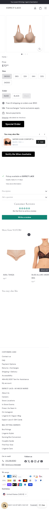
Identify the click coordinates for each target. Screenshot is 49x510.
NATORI (17, 230)
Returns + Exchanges (10, 368)
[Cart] (40, 8)
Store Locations (8, 400)
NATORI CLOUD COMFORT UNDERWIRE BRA (24, 139)
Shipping (5, 118)
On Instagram (7, 412)
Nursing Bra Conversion (11, 437)
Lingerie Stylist (8, 433)
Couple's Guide (8, 441)
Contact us (6, 356)
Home (4, 57)
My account (7, 383)
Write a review (24, 217)
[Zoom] (39, 49)
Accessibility (7, 375)
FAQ (3, 360)
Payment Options (9, 364)
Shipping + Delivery (9, 372)
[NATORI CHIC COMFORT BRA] (16, 318)
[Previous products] (39, 134)
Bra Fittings (6, 429)
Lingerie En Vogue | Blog (11, 416)
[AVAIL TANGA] (16, 257)
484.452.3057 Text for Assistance (15, 379)
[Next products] (44, 134)
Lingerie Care (7, 448)
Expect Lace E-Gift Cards (12, 420)
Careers (5, 397)
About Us (5, 393)
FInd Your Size (7, 445)
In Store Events (8, 404)
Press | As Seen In (9, 408)
